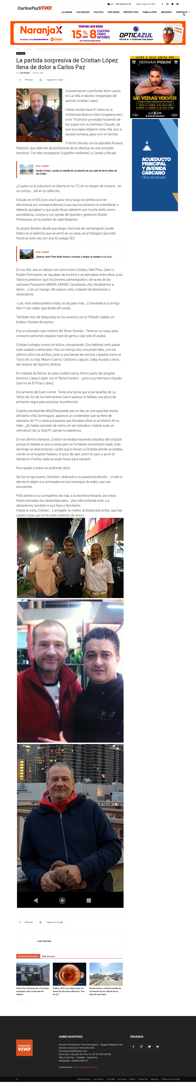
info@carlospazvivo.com (85, 1067)
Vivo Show (113, 12)
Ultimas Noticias (84, 1079)
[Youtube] (177, 4)
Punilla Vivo (150, 12)
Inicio (18, 49)
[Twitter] (172, 4)
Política (98, 12)
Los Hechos (83, 12)
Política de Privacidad (171, 1079)
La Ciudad (67, 12)
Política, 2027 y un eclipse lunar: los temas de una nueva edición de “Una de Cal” (68, 991)
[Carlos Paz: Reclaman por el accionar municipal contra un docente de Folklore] (33, 974)
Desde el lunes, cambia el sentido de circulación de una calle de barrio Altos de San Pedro (76, 172)
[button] (184, 15)
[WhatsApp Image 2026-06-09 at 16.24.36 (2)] (155, 117)
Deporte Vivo (131, 12)
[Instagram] (167, 4)
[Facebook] (162, 4)
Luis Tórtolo (25, 73)
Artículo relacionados (28, 956)
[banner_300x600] (155, 210)
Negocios (166, 12)
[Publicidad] (98, 33)
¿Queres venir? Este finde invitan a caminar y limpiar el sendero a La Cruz (74, 256)
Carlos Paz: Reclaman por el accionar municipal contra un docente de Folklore (32, 991)
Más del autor (48, 956)
